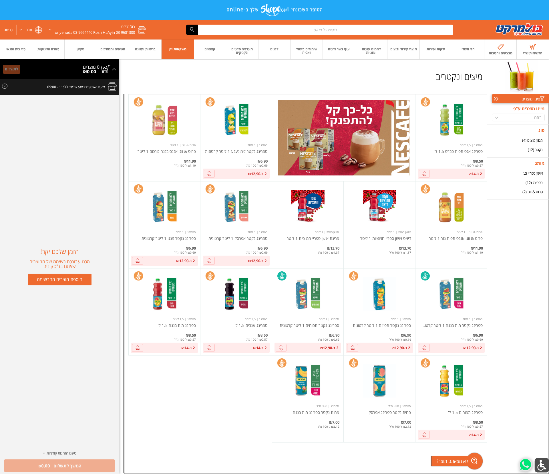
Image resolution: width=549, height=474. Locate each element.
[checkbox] (518, 140)
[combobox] (319, 30)
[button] (98, 30)
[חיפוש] (192, 30)
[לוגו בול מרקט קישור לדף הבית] (519, 30)
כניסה (8, 29)
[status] (91, 67)
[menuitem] (533, 49)
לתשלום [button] (11, 69)
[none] (451, 137)
